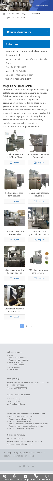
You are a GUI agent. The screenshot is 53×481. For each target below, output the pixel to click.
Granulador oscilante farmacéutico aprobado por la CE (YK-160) (14, 310)
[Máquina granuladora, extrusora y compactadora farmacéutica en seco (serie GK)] (38, 179)
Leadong (30, 456)
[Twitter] (29, 466)
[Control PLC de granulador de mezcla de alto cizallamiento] (38, 221)
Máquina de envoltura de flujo (20, 419)
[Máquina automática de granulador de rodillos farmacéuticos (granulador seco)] (14, 260)
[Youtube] (33, 466)
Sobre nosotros (14, 367)
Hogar (11, 355)
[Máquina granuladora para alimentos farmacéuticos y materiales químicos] (38, 256)
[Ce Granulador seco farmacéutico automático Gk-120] (14, 179)
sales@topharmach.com (22, 75)
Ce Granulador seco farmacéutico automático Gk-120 (14, 194)
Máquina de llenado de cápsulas (21, 428)
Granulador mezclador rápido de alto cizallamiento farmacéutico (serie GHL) (14, 233)
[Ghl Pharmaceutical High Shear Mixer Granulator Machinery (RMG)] (14, 141)
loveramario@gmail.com (22, 444)
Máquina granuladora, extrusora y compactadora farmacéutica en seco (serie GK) (39, 194)
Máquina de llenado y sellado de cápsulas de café (28, 424)
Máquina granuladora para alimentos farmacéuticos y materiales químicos (38, 271)
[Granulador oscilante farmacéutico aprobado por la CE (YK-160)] (14, 297)
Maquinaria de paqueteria (18, 360)
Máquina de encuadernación (19, 421)
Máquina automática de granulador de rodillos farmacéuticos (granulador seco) (14, 271)
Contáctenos (13, 369)
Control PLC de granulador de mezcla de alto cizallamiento (39, 233)
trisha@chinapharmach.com (18, 78)
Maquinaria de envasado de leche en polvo (25, 426)
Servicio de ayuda (15, 362)
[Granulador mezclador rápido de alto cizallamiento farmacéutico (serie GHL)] (14, 218)
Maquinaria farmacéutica (18, 358)
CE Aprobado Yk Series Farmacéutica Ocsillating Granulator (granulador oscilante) (38, 156)
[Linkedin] (24, 466)
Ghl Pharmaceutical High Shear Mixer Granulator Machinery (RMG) (14, 156)
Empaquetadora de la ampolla (20, 417)
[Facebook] (20, 466)
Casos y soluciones (16, 365)
